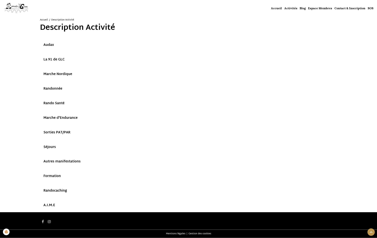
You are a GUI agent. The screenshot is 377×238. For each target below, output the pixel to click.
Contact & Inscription (349, 8)
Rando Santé (54, 104)
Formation (52, 176)
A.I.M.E (49, 205)
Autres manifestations (62, 162)
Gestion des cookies (199, 234)
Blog (303, 8)
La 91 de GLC (54, 60)
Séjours (49, 147)
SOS (370, 8)
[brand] (16, 8)
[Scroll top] (371, 232)
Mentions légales (175, 234)
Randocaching (55, 191)
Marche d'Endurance (60, 118)
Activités (290, 8)
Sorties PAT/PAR (56, 133)
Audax (48, 45)
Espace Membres (320, 8)
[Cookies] (6, 232)
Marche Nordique (57, 74)
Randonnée (52, 89)
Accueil (276, 8)
